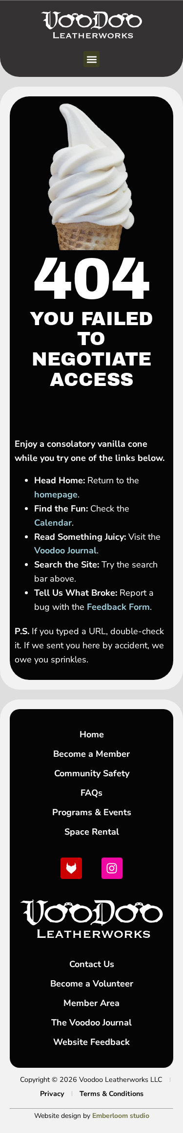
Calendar (53, 523)
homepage (56, 494)
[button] (91, 59)
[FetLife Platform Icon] (71, 868)
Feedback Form (118, 607)
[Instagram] (112, 868)
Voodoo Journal (65, 550)
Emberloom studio (120, 1115)
